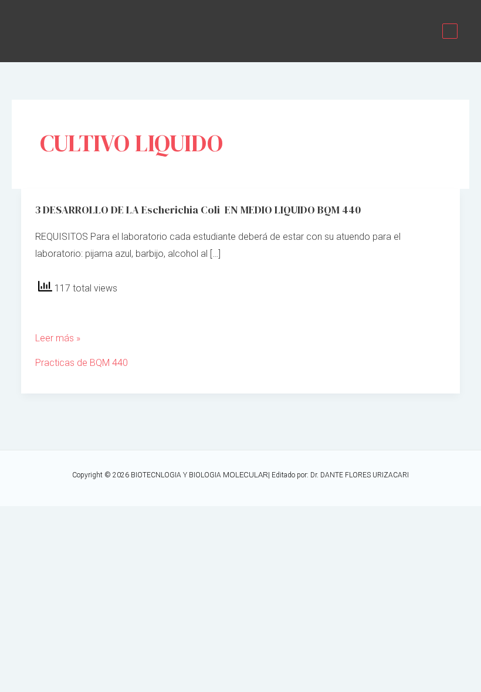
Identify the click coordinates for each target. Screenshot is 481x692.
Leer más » (57, 339)
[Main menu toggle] (450, 31)
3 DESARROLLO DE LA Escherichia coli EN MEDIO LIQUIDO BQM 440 (198, 209)
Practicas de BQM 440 (81, 362)
